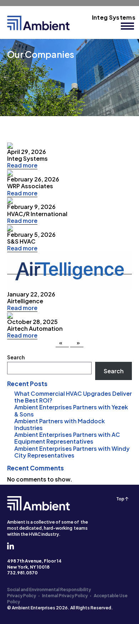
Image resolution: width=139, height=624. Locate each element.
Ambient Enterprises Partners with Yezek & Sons (71, 410)
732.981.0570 (22, 572)
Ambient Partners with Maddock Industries (59, 424)
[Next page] (76, 343)
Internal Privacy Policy (65, 595)
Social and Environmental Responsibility (49, 589)
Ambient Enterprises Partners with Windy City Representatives (72, 452)
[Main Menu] (127, 26)
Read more (22, 165)
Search (16, 357)
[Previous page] (62, 343)
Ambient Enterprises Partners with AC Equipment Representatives (67, 438)
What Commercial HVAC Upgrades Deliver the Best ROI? (73, 397)
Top (120, 498)
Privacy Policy (21, 595)
